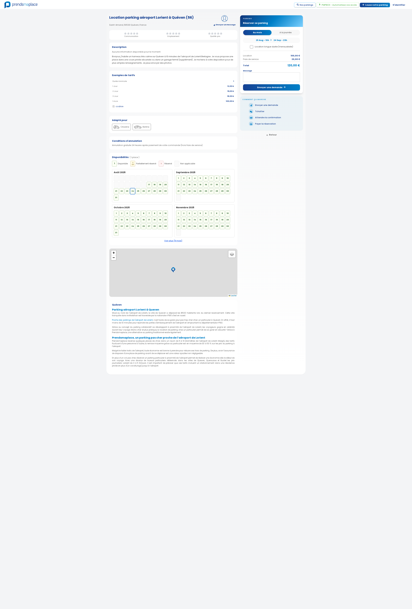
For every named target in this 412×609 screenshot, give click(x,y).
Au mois (257, 32)
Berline (145, 126)
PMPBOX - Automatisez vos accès (339, 5)
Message (247, 71)
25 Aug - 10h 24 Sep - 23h (271, 40)
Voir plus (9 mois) (173, 240)
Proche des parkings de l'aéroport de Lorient (132, 320)
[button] (173, 270)
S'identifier (399, 5)
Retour (273, 134)
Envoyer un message (226, 25)
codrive (119, 106)
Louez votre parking (376, 5)
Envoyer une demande (269, 87)
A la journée (286, 32)
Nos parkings (306, 5)
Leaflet (233, 295)
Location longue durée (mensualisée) (274, 46)
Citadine (124, 126)
